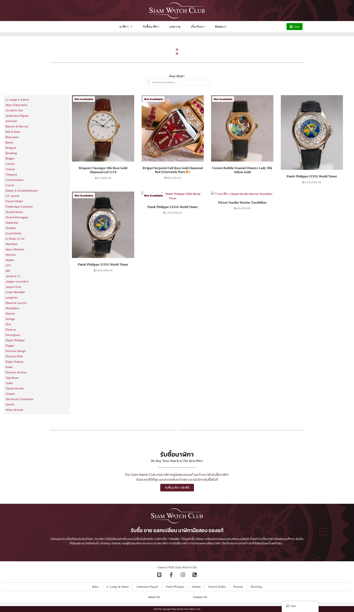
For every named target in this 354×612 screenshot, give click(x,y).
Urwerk (10, 393)
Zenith (10, 404)
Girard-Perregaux (17, 217)
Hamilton (12, 244)
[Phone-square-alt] (195, 575)
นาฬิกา (124, 26)
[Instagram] (183, 575)
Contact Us (200, 597)
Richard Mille (14, 356)
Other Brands (14, 410)
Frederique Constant (19, 206)
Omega (10, 319)
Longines (12, 297)
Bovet (9, 142)
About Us (154, 597)
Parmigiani (13, 335)
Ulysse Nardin (15, 388)
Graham (11, 228)
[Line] (159, 575)
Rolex (9, 367)
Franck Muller (14, 201)
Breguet (11, 147)
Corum (10, 185)
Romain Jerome (16, 372)
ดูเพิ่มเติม (177, 552)
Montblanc (12, 308)
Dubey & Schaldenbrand (21, 190)
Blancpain (12, 137)
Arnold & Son (14, 110)
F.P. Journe (12, 196)
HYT (8, 265)
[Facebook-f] (171, 575)
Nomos (10, 313)
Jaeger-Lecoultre (17, 281)
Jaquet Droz (13, 287)
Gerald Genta (14, 212)
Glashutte (12, 222)
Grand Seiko (14, 233)
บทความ (175, 26)
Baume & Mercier (17, 126)
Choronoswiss (14, 180)
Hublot (10, 260)
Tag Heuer (12, 377)
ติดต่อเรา (221, 26)
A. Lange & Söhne (17, 99)
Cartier (10, 164)
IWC (8, 270)
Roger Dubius (14, 361)
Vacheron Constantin (19, 399)
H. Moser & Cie (15, 238)
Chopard (11, 174)
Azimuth (11, 121)
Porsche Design (16, 351)
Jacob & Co (13, 276)
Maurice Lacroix (16, 303)
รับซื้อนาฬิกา (151, 26)
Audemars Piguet (17, 115)
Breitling (11, 153)
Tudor (9, 383)
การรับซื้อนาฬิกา (179, 543)
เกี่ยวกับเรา (198, 26)
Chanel (10, 169)
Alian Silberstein (16, 105)
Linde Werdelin (15, 292)
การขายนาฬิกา (159, 543)
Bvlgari (10, 158)
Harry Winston (15, 249)
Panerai (11, 329)
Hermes (11, 254)
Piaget (10, 345)
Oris (8, 324)
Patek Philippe (15, 340)
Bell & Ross (13, 131)
